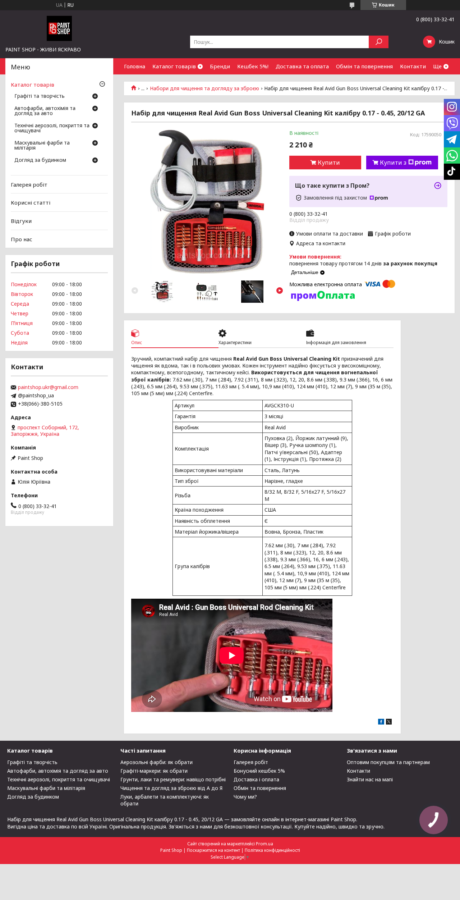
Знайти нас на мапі (370, 779)
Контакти (413, 66)
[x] (389, 722)
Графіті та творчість (39, 96)
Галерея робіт (29, 184)
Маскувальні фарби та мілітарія (42, 145)
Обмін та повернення (364, 66)
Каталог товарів (174, 66)
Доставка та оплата (302, 66)
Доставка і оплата (256, 779)
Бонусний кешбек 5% (259, 770)
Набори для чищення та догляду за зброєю (204, 88)
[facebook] (381, 722)
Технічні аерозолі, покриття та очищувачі (51, 128)
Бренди (220, 66)
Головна (134, 66)
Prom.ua (264, 844)
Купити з (393, 162)
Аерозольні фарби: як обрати (156, 762)
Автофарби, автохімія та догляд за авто (44, 111)
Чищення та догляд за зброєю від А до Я (171, 788)
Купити (329, 162)
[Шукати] (378, 42)
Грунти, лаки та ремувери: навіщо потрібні (173, 779)
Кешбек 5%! (252, 66)
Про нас (21, 238)
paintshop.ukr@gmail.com (48, 387)
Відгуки (21, 220)
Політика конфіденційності (272, 850)
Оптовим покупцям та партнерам (388, 762)
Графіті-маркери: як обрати (154, 770)
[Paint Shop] (59, 28)
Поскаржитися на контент (213, 850)
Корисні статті (30, 202)
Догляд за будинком (40, 160)
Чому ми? (245, 796)
